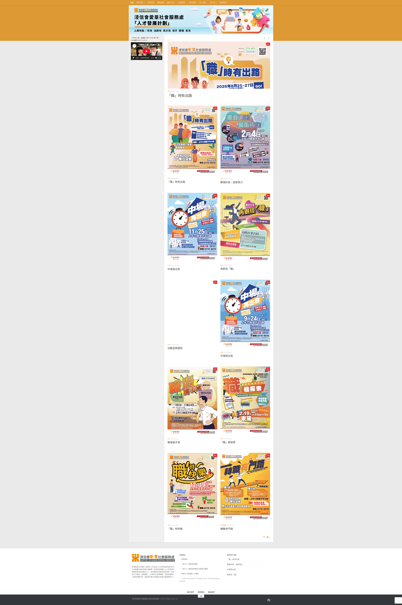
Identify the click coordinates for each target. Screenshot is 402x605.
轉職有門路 (226, 528)
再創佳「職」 (227, 268)
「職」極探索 (227, 442)
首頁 (132, 3)
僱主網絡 (192, 3)
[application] (146, 51)
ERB (169, 91)
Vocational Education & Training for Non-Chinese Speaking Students (199, 580)
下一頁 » (266, 537)
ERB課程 (223, 525)
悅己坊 (212, 3)
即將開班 (151, 3)
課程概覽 (160, 3)
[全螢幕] (159, 58)
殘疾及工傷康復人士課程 (190, 574)
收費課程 (181, 3)
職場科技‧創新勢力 (183, 96)
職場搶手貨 (174, 442)
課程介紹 (170, 3)
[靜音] (156, 58)
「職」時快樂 (175, 528)
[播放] (134, 58)
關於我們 (140, 3)
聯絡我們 (223, 3)
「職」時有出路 (176, 181)
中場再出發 (174, 269)
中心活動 (202, 3)
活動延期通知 (175, 348)
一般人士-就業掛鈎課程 (189, 564)
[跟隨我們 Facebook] (268, 600)
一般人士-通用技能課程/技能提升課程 (194, 569)
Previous (264, 38)
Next (268, 38)
